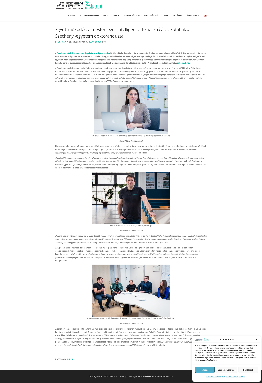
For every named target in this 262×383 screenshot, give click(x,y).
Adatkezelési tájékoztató (235, 377)
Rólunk (72, 15)
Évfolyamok (193, 15)
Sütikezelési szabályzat (215, 377)
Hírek (106, 15)
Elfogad (205, 369)
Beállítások (248, 369)
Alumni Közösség (89, 15)
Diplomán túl (151, 15)
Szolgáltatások (173, 15)
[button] (256, 339)
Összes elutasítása (227, 369)
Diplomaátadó (132, 15)
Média (117, 15)
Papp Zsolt (95, 42)
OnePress (146, 376)
